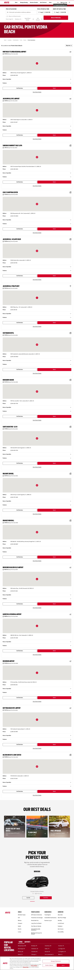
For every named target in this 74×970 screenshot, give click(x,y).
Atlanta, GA (20, 951)
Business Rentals (34, 2)
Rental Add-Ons (35, 920)
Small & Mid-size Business (51, 917)
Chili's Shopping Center (10, 192)
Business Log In (48, 920)
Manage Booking (24, 2)
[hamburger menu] (69, 2)
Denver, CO (47, 951)
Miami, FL (60, 954)
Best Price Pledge (62, 917)
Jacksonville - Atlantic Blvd (12, 239)
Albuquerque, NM (22, 945)
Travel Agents (48, 914)
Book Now (46, 897)
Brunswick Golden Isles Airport (13, 567)
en (57, 2)
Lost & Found (61, 923)
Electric (19, 929)
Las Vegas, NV (61, 948)
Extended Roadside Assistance (35, 929)
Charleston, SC (34, 948)
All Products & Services (36, 914)
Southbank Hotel (8, 333)
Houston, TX (61, 945)
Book (16, 2)
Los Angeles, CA (62, 951)
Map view (68, 45)
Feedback (60, 926)
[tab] (21, 942)
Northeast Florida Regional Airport (14, 52)
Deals (50, 2)
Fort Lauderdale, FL (49, 954)
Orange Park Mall (8, 520)
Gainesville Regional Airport (12, 614)
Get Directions (19, 88)
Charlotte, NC (34, 951)
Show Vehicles (56, 18)
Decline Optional (49, 965)
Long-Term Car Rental (36, 923)
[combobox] (22, 12)
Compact (20, 923)
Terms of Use (25, 967)
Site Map (60, 920)
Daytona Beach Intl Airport (12, 708)
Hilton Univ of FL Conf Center (12, 755)
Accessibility (61, 932)
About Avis (60, 914)
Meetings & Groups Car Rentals (36, 933)
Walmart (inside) (8, 474)
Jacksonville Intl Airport (11, 99)
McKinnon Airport (8, 661)
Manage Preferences (56, 961)
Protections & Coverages (37, 917)
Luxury (19, 932)
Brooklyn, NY (34, 945)
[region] (37, 963)
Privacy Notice (34, 965)
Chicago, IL (33, 954)
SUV (19, 917)
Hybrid (19, 926)
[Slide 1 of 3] (32, 901)
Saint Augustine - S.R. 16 (10, 427)
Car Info (28, 897)
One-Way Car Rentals (36, 926)
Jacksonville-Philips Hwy (11, 286)
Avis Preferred (43, 2)
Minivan (19, 920)
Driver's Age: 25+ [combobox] (9, 19)
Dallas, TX (47, 948)
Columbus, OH (48, 945)
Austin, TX (20, 954)
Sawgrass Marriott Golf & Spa (12, 145)
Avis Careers (61, 929)
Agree (63, 965)
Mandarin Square (8, 380)
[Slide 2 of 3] (37, 901)
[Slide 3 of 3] (41, 901)
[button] (37, 63)
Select (54, 88)
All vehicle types (22, 914)
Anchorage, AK (21, 948)
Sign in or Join (63, 2)
